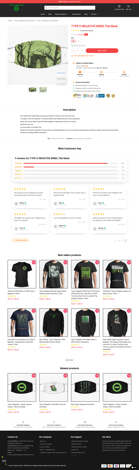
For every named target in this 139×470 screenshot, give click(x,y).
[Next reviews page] (125, 240)
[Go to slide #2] (43, 89)
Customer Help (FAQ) (78, 452)
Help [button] (135, 467)
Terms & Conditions (46, 444)
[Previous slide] (11, 55)
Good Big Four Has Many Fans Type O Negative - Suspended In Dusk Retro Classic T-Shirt (21, 342)
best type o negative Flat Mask (82, 404)
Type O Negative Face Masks (47, 21)
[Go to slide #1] (32, 89)
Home (10, 21)
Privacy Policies (45, 447)
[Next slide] (65, 55)
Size (72, 38)
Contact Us (74, 450)
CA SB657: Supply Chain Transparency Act (53, 452)
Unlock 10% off (4, 461)
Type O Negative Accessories (24, 21)
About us (42, 441)
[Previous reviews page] (115, 240)
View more (69, 360)
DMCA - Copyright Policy (47, 450)
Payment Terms (76, 444)
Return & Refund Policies (79, 447)
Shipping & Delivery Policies (79, 441)
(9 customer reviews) (86, 30)
